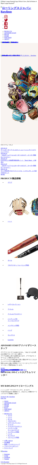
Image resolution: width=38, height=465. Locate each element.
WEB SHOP (7, 37)
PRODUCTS (8, 31)
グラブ (10, 415)
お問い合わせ (8, 440)
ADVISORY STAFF (10, 33)
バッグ (10, 434)
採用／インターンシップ (12, 444)
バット (10, 417)
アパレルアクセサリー (15, 426)
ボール (10, 419)
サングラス (11, 435)
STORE (6, 36)
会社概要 (7, 442)
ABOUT (6, 39)
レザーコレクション (14, 422)
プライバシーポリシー (11, 446)
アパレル (10, 424)
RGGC (6, 407)
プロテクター (12, 421)
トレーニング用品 (13, 437)
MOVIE (6, 34)
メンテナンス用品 (13, 432)
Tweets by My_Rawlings (8, 396)
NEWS (6, 401)
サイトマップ (8, 448)
